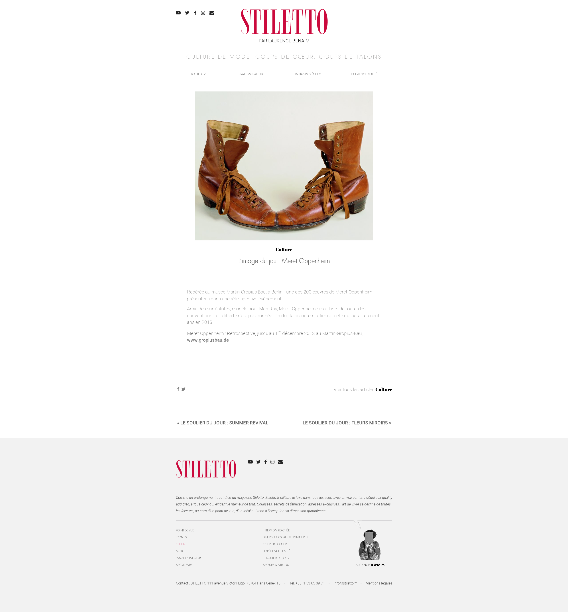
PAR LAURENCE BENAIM (284, 41)
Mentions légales (379, 583)
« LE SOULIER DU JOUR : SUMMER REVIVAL (222, 423)
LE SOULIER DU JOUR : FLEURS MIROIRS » (347, 423)
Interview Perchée (276, 530)
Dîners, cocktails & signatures (285, 537)
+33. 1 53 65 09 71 (310, 583)
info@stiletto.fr (345, 583)
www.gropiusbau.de (208, 340)
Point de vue (200, 74)
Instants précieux (308, 74)
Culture (284, 249)
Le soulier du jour (276, 558)
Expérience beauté (364, 74)
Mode (180, 551)
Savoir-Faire (184, 564)
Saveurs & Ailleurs (252, 74)
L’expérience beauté (276, 551)
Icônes (181, 537)
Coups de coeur (275, 544)
